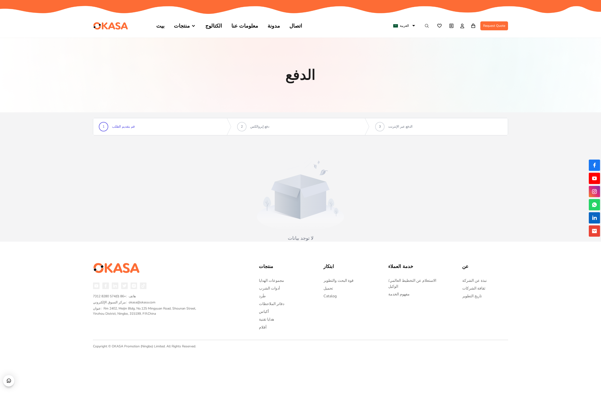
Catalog (330, 296)
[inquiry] (451, 25)
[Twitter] (124, 285)
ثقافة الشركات (473, 288)
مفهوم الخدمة (399, 294)
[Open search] (426, 26)
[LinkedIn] (115, 285)
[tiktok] (143, 285)
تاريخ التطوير (472, 296)
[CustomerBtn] (9, 381)
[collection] (439, 26)
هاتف (114, 296)
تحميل (328, 288)
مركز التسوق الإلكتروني (124, 302)
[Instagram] (134, 285)
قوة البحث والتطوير (339, 280)
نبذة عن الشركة (474, 280)
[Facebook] (105, 285)
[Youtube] (96, 285)
